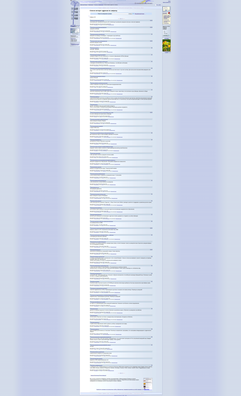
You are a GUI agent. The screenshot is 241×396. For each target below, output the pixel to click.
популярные (103, 375)
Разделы (100, 7)
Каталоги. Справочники (98, 4)
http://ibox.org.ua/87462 (95, 281)
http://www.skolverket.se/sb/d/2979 (97, 126)
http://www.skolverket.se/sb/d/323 (96, 358)
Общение (95, 116)
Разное (102, 101)
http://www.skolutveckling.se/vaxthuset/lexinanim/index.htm (101, 337)
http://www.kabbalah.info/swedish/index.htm (98, 180)
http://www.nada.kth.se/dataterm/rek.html (98, 173)
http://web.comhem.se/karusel (96, 201)
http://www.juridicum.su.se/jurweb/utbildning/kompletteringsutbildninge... (103, 160)
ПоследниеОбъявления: (165, 13)
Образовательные (111, 24)
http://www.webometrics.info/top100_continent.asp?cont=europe (102, 221)
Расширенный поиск (114, 7)
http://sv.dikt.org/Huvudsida (95, 153)
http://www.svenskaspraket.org (96, 273)
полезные (97, 375)
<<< (119, 18)
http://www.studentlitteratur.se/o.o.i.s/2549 (98, 302)
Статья (95, 87)
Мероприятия (76, 8)
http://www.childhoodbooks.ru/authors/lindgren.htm (99, 265)
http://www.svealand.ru (95, 48)
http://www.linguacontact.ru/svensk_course (98, 194)
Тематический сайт (97, 31)
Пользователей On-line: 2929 (121, 0)
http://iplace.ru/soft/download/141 (96, 365)
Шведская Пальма (83, 4)
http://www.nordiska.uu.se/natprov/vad (97, 351)
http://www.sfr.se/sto (94, 308)
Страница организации (97, 80)
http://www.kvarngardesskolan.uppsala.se (98, 76)
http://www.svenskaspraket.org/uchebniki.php (98, 27)
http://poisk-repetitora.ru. (95, 96)
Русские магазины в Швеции (139, 7)
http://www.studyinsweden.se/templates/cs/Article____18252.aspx (102, 235)
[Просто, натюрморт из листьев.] (166, 51)
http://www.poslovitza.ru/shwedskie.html (98, 34)
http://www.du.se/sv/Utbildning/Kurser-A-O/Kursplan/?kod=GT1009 (102, 133)
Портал (95, 157)
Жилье (102, 232)
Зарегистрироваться (167, 2)
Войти (169, 1)
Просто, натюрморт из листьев (166, 52)
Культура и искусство (106, 38)
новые (92, 375)
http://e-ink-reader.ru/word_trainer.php (97, 20)
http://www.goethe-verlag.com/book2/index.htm (99, 41)
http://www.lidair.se (94, 315)
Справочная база (96, 285)
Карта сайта (158, 4)
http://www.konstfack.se (95, 329)
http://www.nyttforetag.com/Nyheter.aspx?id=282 (99, 83)
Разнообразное (96, 58)
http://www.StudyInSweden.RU (96, 214)
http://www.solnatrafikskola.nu (96, 139)
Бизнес (100, 87)
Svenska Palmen (74, 26)
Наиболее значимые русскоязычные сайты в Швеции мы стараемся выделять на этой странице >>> (119, 389)
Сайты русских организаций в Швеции (125, 7)
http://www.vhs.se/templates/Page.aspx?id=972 (99, 288)
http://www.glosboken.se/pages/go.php (97, 256)
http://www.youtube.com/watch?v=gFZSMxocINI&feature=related (102, 146)
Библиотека (76, 17)
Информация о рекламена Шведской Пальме (75, 44)
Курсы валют (73, 38)
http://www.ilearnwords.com (95, 249)
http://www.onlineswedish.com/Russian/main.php (99, 119)
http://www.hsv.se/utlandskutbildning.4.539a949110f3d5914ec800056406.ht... (104, 295)
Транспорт (103, 143)
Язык (101, 24)
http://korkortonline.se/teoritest (96, 167)
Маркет (77, 12)
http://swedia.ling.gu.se (95, 187)
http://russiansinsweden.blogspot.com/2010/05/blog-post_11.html (102, 112)
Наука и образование (104, 58)
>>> (124, 18)
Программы (96, 24)
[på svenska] (71, 0)
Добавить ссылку (106, 7)
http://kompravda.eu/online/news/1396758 (98, 54)
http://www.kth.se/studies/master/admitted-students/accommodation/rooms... (104, 228)
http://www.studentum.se (95, 322)
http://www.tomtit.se (94, 104)
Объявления (76, 15)
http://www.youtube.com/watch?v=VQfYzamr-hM (99, 61)
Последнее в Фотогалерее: (166, 38)
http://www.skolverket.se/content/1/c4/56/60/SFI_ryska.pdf (101, 345)
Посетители (76, 9)
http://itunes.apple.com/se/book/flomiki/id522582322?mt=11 (101, 68)
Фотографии (76, 11)
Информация (90, 4)
